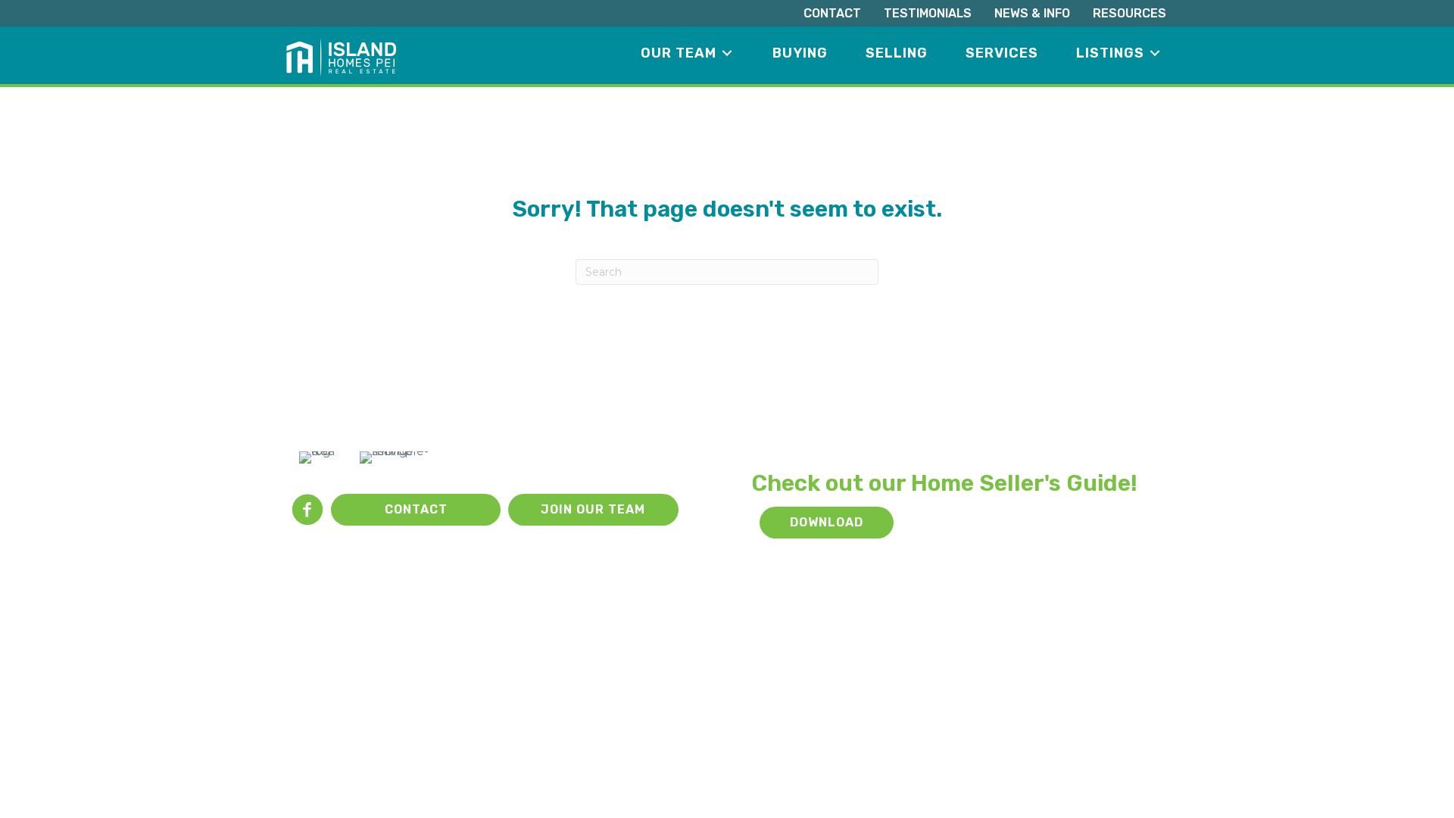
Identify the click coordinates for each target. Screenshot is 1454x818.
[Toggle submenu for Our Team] (727, 53)
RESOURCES (1129, 13)
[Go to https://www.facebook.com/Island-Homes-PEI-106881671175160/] (307, 511)
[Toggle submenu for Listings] (1155, 53)
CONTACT (832, 13)
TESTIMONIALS (928, 13)
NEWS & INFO (1032, 13)
